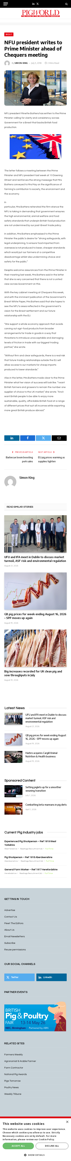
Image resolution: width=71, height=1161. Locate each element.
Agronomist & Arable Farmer (20, 1061)
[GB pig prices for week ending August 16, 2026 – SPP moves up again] (35, 591)
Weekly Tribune (12, 1094)
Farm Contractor (13, 1068)
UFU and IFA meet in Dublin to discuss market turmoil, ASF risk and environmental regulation (35, 559)
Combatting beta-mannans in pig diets (46, 804)
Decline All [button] (52, 1145)
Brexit (9, 34)
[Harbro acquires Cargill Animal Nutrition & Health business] (13, 757)
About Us (9, 930)
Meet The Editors (13, 923)
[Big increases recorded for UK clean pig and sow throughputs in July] (35, 648)
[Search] (66, 4)
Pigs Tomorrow (12, 1081)
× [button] (67, 1122)
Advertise (9, 910)
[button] (35, 1155)
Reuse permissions (15, 949)
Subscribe (9, 943)
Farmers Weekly (13, 1054)
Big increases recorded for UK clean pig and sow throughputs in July (33, 673)
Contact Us (10, 917)
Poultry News (11, 1087)
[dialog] (35, 1139)
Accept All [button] (18, 1145)
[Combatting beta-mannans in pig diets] (13, 809)
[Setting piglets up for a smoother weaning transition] (13, 791)
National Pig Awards (15, 1074)
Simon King (21, 63)
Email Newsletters (14, 936)
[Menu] (5, 4)
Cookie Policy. (47, 1139)
